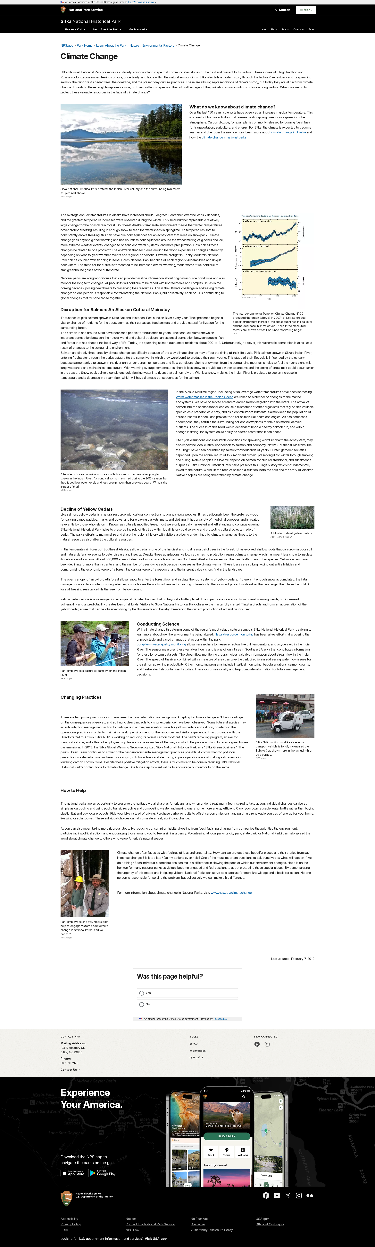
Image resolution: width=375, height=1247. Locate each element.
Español (197, 1057)
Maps (285, 29)
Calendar (298, 29)
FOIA (64, 1230)
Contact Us (69, 1069)
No (148, 1004)
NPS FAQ (132, 1230)
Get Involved (137, 29)
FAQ (195, 1043)
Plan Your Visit (73, 29)
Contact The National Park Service (150, 1224)
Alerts (274, 29)
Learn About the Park (106, 29)
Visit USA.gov (156, 1239)
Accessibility (69, 1219)
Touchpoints (220, 1019)
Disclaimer (198, 1224)
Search (284, 10)
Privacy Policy (71, 1224)
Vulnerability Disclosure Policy (212, 1230)
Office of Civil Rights (270, 1224)
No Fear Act (199, 1219)
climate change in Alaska (288, 132)
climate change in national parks (224, 137)
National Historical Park (91, 21)
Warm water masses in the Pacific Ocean (204, 397)
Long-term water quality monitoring (161, 644)
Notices (131, 1219)
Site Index (199, 1050)
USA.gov (262, 1219)
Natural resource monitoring (234, 634)
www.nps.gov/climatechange (231, 893)
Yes (148, 993)
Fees (311, 29)
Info (264, 29)
